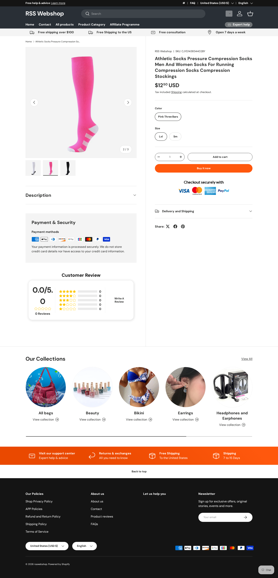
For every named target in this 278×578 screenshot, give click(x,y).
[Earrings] (185, 387)
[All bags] (46, 387)
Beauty (92, 413)
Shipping (176, 92)
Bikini (139, 413)
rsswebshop (40, 564)
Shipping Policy (36, 524)
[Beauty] (92, 387)
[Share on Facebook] (175, 226)
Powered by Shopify (59, 564)
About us (97, 501)
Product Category (91, 24)
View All (246, 359)
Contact (45, 24)
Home (30, 24)
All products (65, 24)
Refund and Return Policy (43, 516)
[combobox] (143, 13)
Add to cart (220, 157)
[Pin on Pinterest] (183, 226)
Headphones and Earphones (232, 416)
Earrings (185, 413)
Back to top (139, 471)
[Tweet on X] (168, 226)
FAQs (94, 524)
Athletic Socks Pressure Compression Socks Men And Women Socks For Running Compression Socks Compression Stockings (58, 41)
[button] (229, 14)
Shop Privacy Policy (39, 501)
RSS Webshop (163, 51)
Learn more (58, 3)
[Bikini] (139, 387)
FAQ (192, 3)
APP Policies (34, 509)
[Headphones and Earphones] (232, 387)
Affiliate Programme (125, 24)
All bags (46, 413)
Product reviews (102, 516)
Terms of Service (37, 532)
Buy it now (204, 168)
